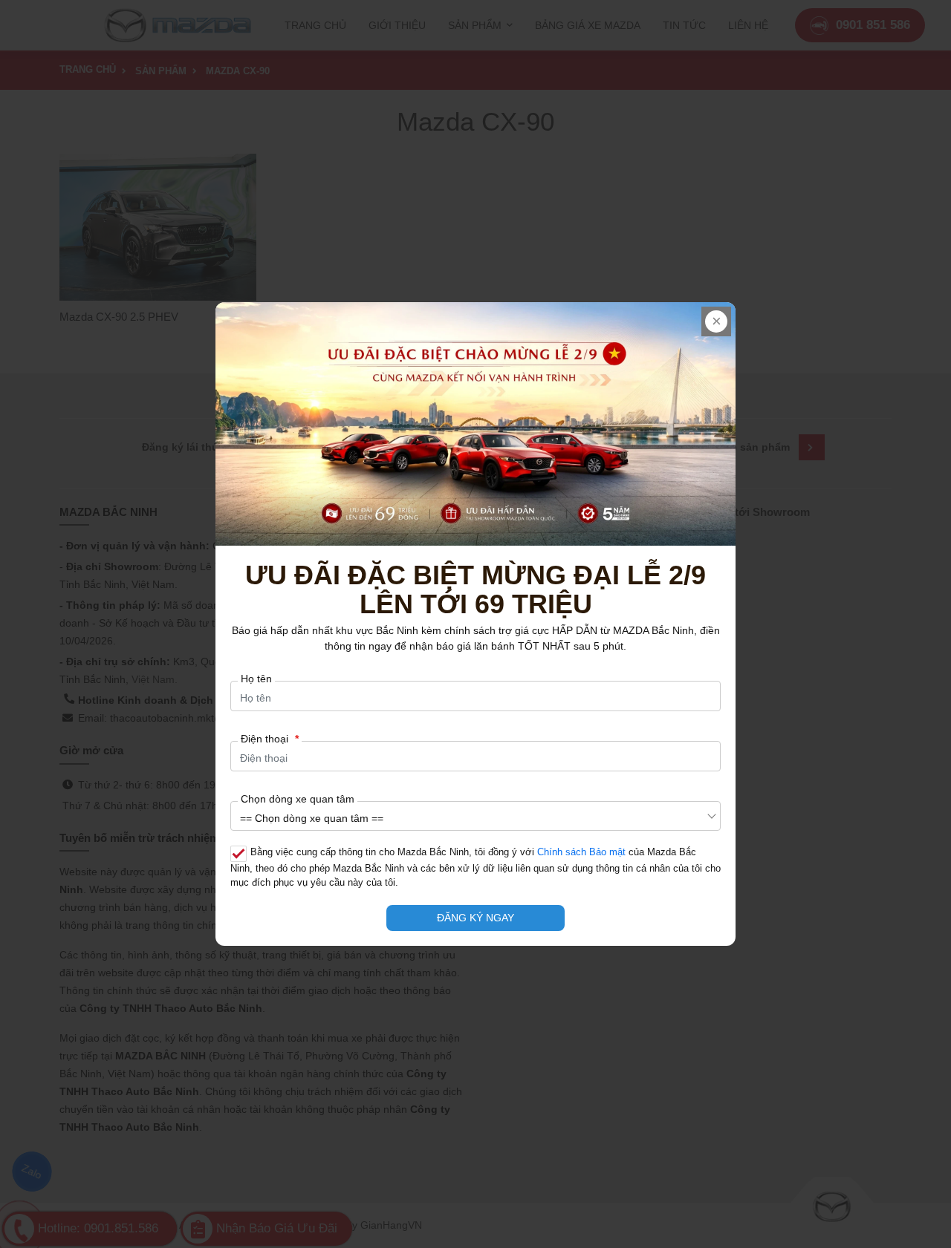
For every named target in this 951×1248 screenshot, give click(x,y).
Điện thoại (270, 739)
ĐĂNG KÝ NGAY (475, 918)
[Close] (716, 321)
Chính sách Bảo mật (581, 852)
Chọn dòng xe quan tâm (297, 799)
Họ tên (256, 678)
